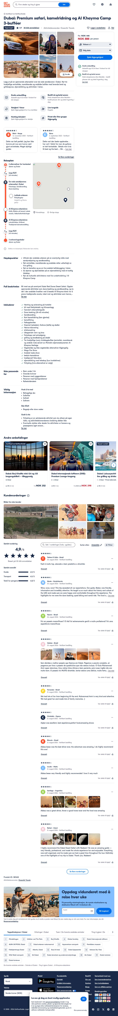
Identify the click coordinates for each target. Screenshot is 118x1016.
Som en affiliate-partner (103, 987)
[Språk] (102, 4)
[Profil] (110, 4)
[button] (27, 27)
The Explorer (88, 999)
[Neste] (113, 465)
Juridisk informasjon (64, 983)
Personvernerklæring (11, 921)
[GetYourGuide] (7, 4)
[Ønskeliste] (94, 4)
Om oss (88, 980)
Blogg (87, 987)
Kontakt (60, 980)
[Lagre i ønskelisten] (45, 444)
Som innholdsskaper (102, 983)
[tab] (17, 932)
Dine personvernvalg (64, 991)
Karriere (88, 983)
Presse (87, 991)
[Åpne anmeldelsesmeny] (112, 558)
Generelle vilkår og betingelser (67, 994)
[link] (26, 465)
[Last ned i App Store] (46, 990)
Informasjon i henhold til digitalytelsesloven (65, 999)
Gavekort (88, 994)
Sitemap (60, 1004)
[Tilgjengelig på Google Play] (46, 981)
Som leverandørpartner (103, 980)
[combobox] (36, 4)
